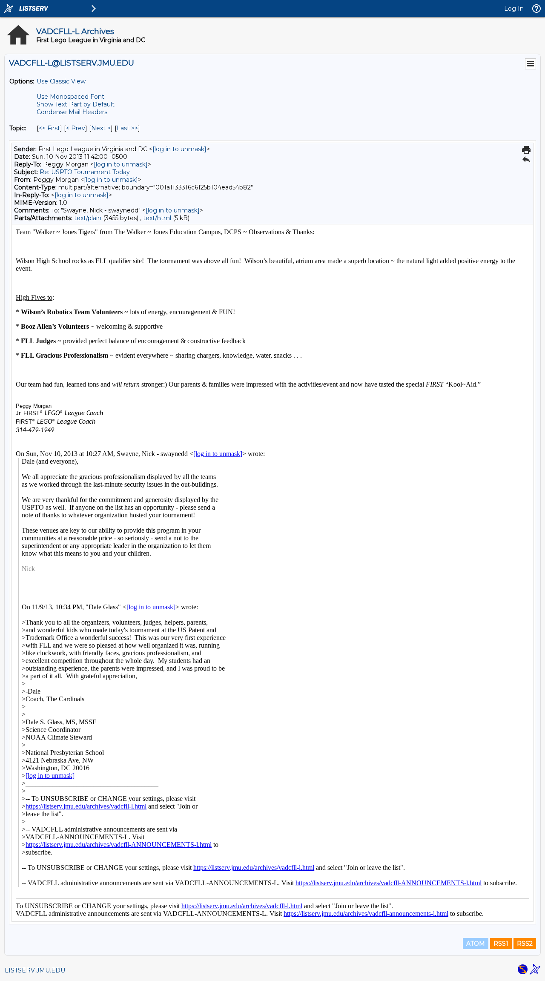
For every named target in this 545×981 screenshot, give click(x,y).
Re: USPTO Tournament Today (85, 172)
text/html (157, 218)
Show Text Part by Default (76, 104)
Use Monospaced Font (70, 96)
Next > (101, 128)
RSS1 (500, 943)
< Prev (75, 128)
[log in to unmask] (179, 149)
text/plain (87, 218)
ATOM (475, 943)
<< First (49, 128)
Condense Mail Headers (72, 112)
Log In (514, 8)
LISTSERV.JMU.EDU (35, 970)
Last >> (127, 128)
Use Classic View (61, 81)
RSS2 (525, 943)
